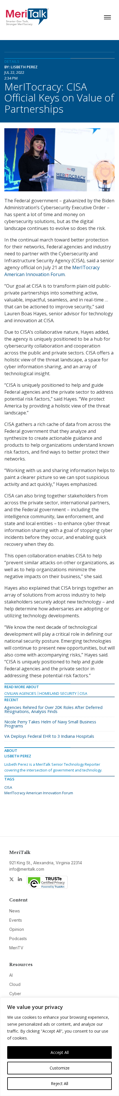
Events (15, 920)
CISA (83, 693)
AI (11, 975)
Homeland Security (58, 693)
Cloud (15, 984)
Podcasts (18, 938)
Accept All (60, 1052)
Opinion (16, 929)
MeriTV (16, 947)
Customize (60, 1068)
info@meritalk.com (26, 869)
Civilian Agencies (20, 693)
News (14, 910)
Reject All (59, 1083)
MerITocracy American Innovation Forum (38, 792)
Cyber (15, 993)
